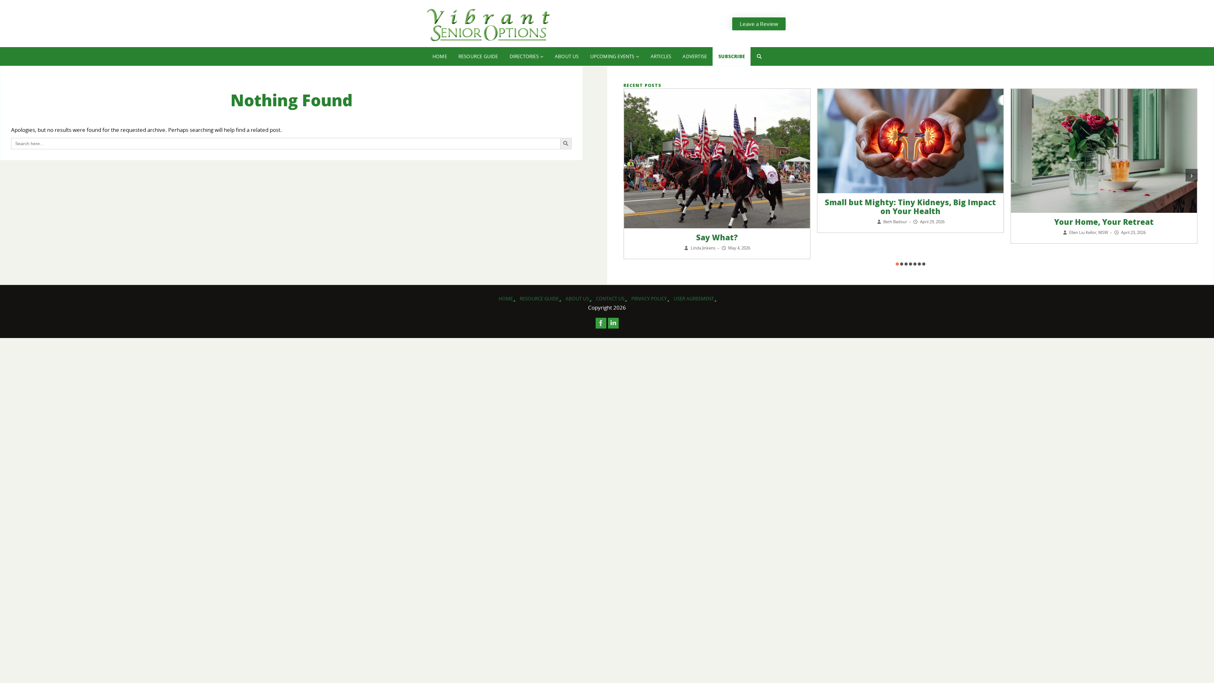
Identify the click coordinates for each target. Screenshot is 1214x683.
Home (506, 298)
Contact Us (610, 298)
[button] (897, 264)
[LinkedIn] (613, 323)
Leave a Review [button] (759, 24)
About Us (577, 298)
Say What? (717, 237)
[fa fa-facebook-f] (601, 323)
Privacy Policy (649, 298)
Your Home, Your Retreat (1104, 222)
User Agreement (694, 298)
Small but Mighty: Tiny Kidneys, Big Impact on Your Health (910, 206)
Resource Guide (539, 298)
